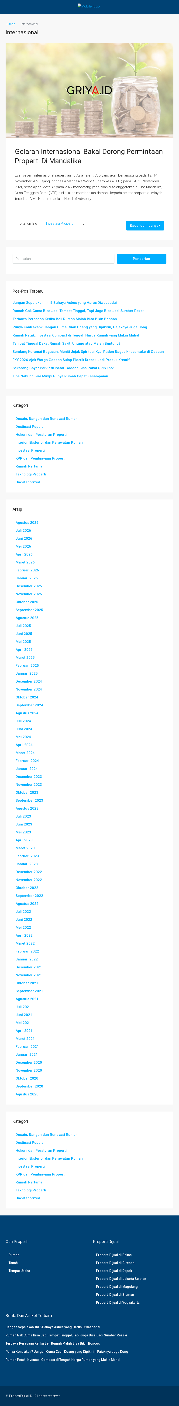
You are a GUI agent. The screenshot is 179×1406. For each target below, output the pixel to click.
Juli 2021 (23, 1007)
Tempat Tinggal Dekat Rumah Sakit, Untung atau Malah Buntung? (66, 343)
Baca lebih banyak (145, 225)
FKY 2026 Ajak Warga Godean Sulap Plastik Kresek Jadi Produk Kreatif (71, 360)
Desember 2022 (29, 872)
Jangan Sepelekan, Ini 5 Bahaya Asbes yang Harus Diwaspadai (65, 303)
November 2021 (29, 975)
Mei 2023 (23, 832)
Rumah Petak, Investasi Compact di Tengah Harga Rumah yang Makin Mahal (76, 335)
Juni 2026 (24, 538)
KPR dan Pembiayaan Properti (40, 458)
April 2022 (24, 935)
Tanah (13, 1263)
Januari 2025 (27, 673)
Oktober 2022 (27, 888)
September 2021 (29, 991)
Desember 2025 (29, 586)
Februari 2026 (27, 570)
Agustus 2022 (27, 904)
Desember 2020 (29, 1062)
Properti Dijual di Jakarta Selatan (121, 1279)
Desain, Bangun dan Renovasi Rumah (47, 419)
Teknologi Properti (31, 474)
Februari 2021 (27, 1047)
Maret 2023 (25, 848)
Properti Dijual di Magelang (117, 1287)
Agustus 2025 (27, 618)
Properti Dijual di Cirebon (115, 1263)
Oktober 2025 (27, 602)
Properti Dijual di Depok (114, 1271)
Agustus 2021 (27, 999)
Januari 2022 (27, 959)
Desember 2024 (29, 681)
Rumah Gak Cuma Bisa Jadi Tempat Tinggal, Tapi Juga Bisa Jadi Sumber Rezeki (79, 311)
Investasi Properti (59, 223)
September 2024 (29, 705)
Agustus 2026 (27, 523)
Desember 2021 (29, 967)
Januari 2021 (27, 1054)
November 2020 (29, 1070)
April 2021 (24, 1031)
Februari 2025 (27, 665)
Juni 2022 (24, 919)
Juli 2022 (23, 912)
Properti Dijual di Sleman (115, 1294)
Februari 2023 (27, 856)
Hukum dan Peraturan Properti (41, 434)
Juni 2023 (24, 824)
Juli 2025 (23, 626)
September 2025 (29, 610)
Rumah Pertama (29, 466)
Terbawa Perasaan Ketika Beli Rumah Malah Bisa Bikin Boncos (65, 319)
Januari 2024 (27, 769)
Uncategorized (28, 482)
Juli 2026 (23, 530)
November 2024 (29, 689)
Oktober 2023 (27, 792)
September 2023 (29, 800)
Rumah (14, 1255)
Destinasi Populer (30, 427)
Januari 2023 (27, 864)
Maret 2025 (25, 657)
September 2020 (29, 1086)
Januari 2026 (27, 578)
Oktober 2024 (27, 697)
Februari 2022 (27, 951)
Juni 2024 (24, 729)
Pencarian (141, 259)
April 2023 (24, 840)
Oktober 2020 (27, 1078)
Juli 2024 (23, 721)
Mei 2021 (23, 1023)
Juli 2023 (23, 816)
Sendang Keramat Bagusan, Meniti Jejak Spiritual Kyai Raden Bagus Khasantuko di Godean (88, 352)
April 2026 (24, 554)
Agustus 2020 (27, 1094)
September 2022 (29, 896)
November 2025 (29, 594)
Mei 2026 (23, 546)
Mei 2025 (23, 642)
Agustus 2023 (27, 808)
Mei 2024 (23, 737)
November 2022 (29, 880)
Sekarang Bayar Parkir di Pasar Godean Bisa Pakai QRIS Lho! (63, 368)
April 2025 (24, 650)
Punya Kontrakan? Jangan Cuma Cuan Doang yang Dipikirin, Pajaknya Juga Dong (80, 327)
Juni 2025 (24, 634)
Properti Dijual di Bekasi (114, 1255)
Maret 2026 (25, 562)
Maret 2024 (25, 753)
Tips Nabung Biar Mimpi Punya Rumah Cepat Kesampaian (60, 376)
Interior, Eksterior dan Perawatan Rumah (49, 442)
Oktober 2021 (27, 983)
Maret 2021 (25, 1039)
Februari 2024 (27, 761)
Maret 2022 (25, 943)
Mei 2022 (23, 927)
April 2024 (24, 745)
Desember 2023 (29, 777)
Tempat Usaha (19, 1271)
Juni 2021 (24, 1015)
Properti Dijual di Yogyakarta (118, 1302)
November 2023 (29, 785)
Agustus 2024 (27, 713)
